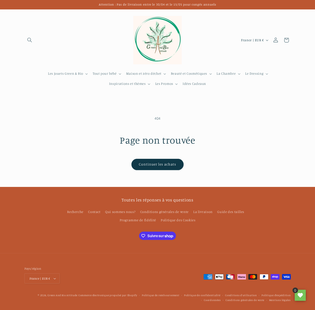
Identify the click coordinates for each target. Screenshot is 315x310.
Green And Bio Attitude (62, 295)
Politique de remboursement (160, 295)
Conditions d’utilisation (241, 295)
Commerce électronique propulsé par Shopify (107, 295)
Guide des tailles (230, 212)
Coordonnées (212, 300)
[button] (29, 40)
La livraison (203, 212)
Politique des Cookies (178, 220)
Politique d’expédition (276, 295)
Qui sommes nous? (120, 212)
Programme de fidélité (138, 220)
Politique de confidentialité (202, 295)
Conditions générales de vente (164, 212)
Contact (94, 212)
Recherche (75, 212)
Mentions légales (280, 300)
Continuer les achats (157, 164)
